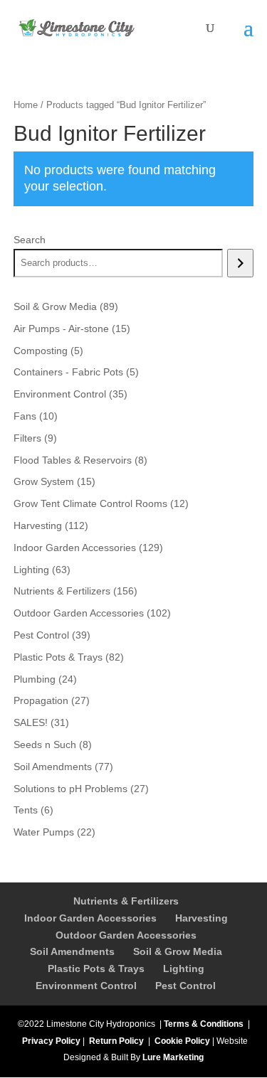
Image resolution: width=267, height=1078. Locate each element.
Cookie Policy (182, 1041)
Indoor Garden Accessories (90, 918)
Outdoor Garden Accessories (126, 935)
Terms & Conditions (204, 1024)
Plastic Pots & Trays (96, 968)
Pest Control (185, 985)
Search (30, 239)
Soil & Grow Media (177, 951)
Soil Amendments (72, 951)
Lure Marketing (173, 1057)
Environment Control (86, 985)
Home (26, 105)
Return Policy (116, 1041)
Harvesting (201, 918)
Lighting (183, 968)
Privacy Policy (51, 1041)
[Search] (240, 263)
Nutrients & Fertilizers (126, 901)
